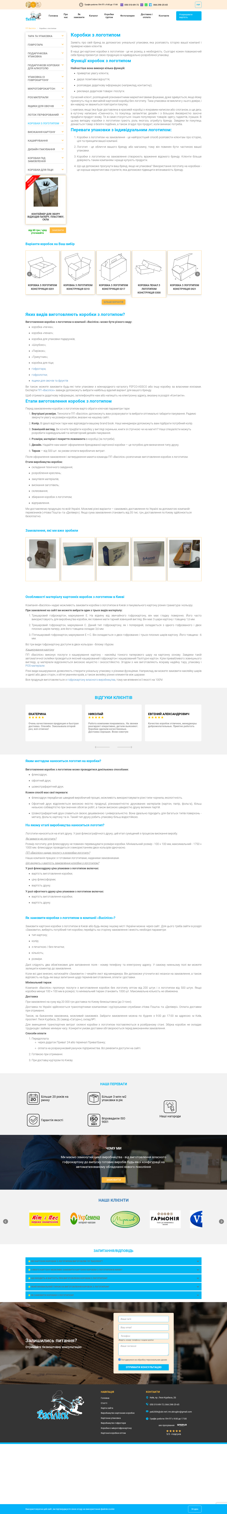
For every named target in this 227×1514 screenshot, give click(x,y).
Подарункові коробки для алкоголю (43, 67)
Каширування (38, 140)
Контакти (164, 15)
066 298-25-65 (160, 5)
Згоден (194, 1509)
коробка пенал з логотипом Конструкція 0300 (149, 289)
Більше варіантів (113, 302)
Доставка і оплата (147, 16)
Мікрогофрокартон (41, 88)
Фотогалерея (127, 15)
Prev (29, 274)
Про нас (66, 16)
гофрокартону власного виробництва (91, 679)
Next (197, 274)
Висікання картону (41, 132)
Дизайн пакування (41, 149)
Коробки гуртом (109, 16)
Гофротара (35, 44)
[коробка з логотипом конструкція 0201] (42, 267)
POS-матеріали (34, 665)
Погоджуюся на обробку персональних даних (143, 1360)
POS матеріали (38, 97)
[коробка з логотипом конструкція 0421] (184, 267)
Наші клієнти (114, 1200)
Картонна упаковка (111, 1418)
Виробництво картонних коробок (118, 1413)
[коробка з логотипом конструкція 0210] (78, 267)
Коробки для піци (40, 169)
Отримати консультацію (144, 1367)
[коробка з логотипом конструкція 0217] (113, 267)
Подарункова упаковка (37, 55)
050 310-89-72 (131, 5)
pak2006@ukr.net (158, 1412)
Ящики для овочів (41, 106)
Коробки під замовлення (37, 160)
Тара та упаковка (40, 36)
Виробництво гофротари (113, 1423)
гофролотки (39, 374)
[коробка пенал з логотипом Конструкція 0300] (149, 267)
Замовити (58, 230)
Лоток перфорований (43, 114)
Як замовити (79, 16)
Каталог (93, 15)
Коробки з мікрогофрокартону (116, 1428)
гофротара (39, 368)
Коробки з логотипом (43, 123)
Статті (104, 1403)
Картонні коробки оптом (113, 1433)
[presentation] (102, 747)
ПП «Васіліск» (46, 390)
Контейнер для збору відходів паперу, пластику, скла (45, 217)
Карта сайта (107, 1408)
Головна (53, 15)
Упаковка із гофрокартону (38, 78)
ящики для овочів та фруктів (50, 380)
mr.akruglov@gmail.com (180, 1412)
